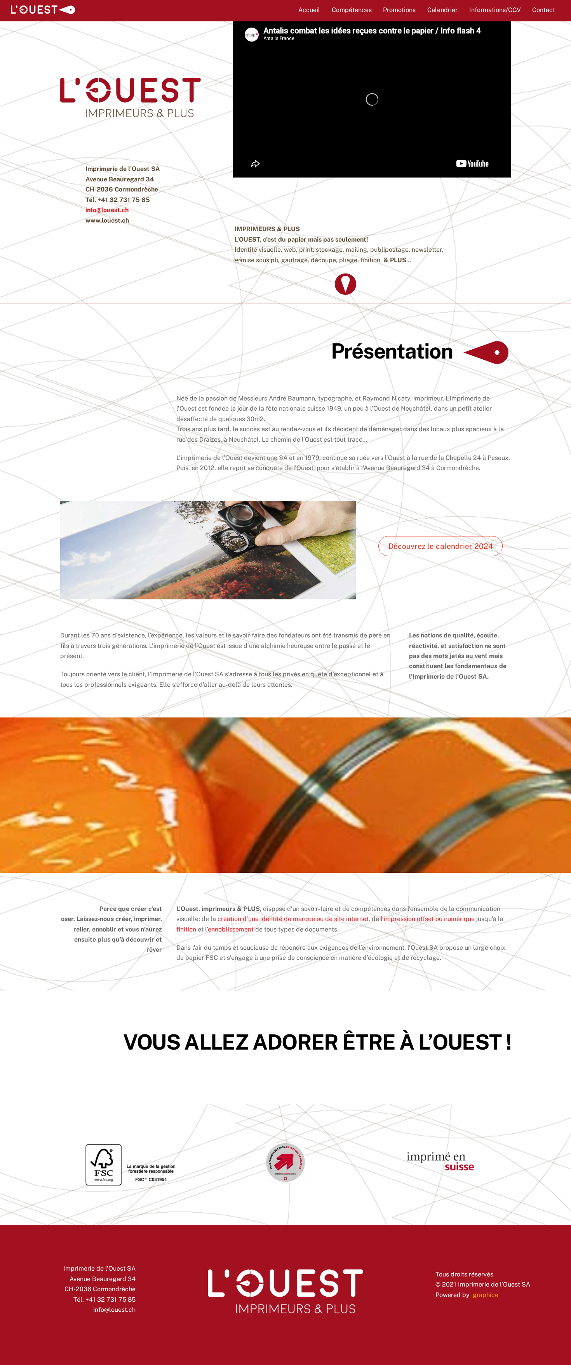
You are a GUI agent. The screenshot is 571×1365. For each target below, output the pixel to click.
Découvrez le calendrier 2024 (440, 546)
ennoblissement (231, 929)
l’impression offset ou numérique (428, 919)
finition (186, 929)
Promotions (399, 10)
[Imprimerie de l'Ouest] (43, 10)
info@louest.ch (107, 210)
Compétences (352, 10)
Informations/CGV (495, 10)
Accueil (309, 10)
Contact (543, 10)
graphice (485, 1295)
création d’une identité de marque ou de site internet (293, 919)
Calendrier (442, 10)
